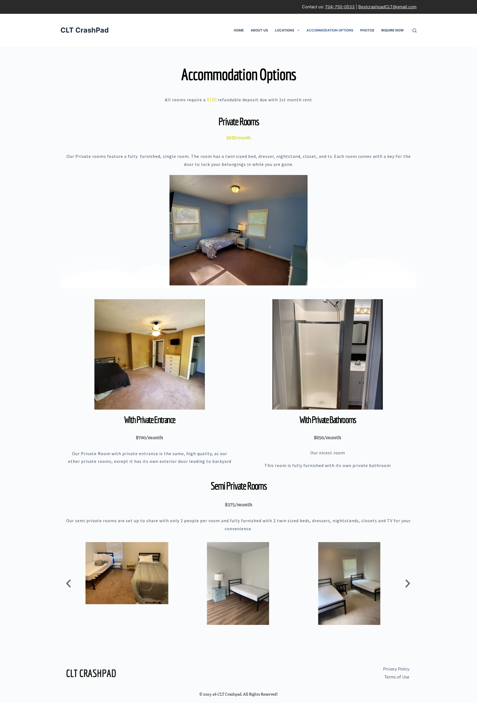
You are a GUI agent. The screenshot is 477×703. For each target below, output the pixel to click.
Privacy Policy (396, 668)
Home (239, 30)
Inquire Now (392, 30)
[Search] (414, 30)
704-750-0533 (340, 6)
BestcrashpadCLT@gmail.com (387, 6)
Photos (367, 30)
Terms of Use (396, 676)
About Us (259, 30)
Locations (284, 30)
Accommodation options (329, 30)
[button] (68, 583)
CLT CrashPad (84, 30)
